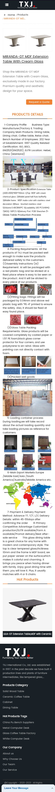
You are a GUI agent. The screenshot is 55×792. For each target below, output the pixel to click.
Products (22, 15)
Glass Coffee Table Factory (19, 733)
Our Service (10, 770)
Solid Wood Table (13, 691)
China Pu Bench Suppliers (18, 722)
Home (11, 15)
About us (8, 754)
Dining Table (10, 707)
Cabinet (8, 702)
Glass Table (18, 328)
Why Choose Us (12, 759)
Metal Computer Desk (16, 728)
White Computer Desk (16, 739)
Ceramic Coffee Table (16, 697)
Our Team (9, 764)
